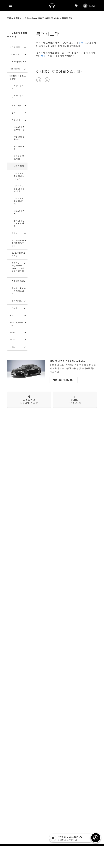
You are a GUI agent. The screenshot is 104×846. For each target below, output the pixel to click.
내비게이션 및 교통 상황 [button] (16, 77)
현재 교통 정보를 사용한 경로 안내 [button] (18, 243)
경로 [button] (13, 112)
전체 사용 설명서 (14, 18)
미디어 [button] (12, 332)
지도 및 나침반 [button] (18, 281)
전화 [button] (11, 315)
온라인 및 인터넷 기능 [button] (16, 324)
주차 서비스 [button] (17, 301)
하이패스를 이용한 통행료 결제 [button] (18, 291)
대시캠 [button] (14, 308)
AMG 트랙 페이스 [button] (16, 61)
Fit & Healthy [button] (14, 69)
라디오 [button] (12, 339)
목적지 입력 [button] (17, 105)
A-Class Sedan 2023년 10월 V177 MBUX (42, 18)
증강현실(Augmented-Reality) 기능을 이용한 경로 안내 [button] (18, 268)
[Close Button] (76, 838)
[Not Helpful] (47, 79)
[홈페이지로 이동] (52, 6)
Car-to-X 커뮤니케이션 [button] (18, 254)
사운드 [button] (12, 347)
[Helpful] (38, 79)
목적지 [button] (14, 233)
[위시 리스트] (76, 6)
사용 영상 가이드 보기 (63, 379)
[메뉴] (10, 5)
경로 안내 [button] (16, 120)
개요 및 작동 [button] (14, 47)
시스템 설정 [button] (14, 54)
